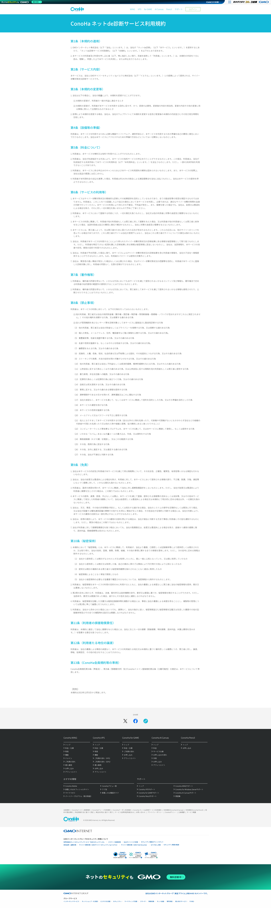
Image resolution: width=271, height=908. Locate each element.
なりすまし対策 (156, 845)
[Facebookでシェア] (135, 721)
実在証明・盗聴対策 (70, 845)
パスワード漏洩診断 (114, 842)
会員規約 (67, 810)
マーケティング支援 (130, 901)
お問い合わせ (140, 812)
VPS (139, 9)
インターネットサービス (71, 901)
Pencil (169, 9)
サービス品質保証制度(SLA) (124, 812)
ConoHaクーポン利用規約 (122, 810)
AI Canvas (159, 9)
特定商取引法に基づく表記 (84, 812)
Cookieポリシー (170, 812)
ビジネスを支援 (105, 901)
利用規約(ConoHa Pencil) (194, 810)
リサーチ (143, 901)
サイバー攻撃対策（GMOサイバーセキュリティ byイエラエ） (98, 845)
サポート (179, 9)
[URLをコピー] (145, 721)
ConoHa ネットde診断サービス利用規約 (147, 810)
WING (132, 9)
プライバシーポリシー (155, 812)
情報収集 (151, 901)
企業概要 (181, 812)
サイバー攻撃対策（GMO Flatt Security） (134, 845)
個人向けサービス (181, 901)
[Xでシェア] (125, 721)
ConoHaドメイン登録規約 (81, 810)
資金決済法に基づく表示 (104, 812)
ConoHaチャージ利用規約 (101, 810)
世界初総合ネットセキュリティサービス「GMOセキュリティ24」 (84, 842)
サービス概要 (191, 812)
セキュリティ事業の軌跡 (171, 845)
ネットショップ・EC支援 (90, 901)
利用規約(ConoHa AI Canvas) (173, 810)
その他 (191, 901)
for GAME (148, 9)
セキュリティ (117, 901)
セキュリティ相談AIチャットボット (152, 842)
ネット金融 (160, 901)
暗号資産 (169, 901)
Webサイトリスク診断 (131, 842)
